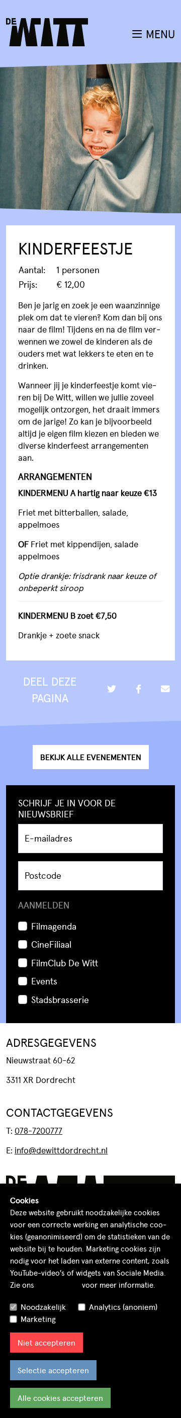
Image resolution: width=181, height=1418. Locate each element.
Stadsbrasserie (60, 999)
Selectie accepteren (53, 1370)
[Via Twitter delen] (111, 689)
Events (44, 980)
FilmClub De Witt (64, 962)
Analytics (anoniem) (123, 1306)
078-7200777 (38, 1130)
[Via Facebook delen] (138, 689)
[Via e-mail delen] (165, 689)
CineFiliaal (51, 944)
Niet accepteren (46, 1342)
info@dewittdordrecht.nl (61, 1150)
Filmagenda (53, 926)
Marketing (38, 1318)
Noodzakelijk (43, 1306)
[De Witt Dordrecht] (47, 18)
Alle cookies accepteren (60, 1397)
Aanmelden (43, 904)
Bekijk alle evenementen (90, 757)
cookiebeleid (58, 1284)
